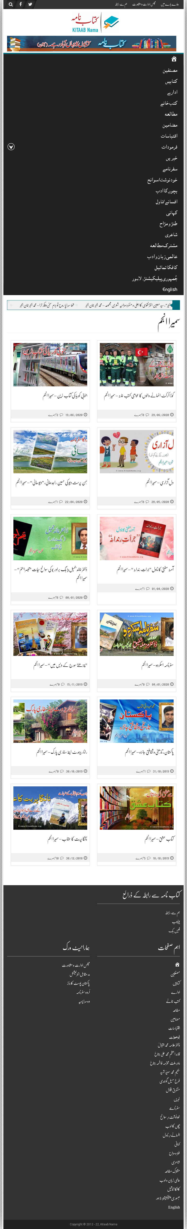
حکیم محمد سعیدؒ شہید (170, 1072)
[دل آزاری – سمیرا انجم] (137, 452)
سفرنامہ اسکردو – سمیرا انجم (157, 665)
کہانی (171, 213)
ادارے (172, 93)
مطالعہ (171, 115)
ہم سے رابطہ (121, 4)
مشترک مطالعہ (163, 246)
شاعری (171, 235)
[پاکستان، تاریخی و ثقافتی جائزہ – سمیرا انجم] (137, 721)
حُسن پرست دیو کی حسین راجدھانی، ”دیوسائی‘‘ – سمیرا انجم (51, 482)
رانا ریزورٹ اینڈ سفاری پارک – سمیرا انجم (61, 752)
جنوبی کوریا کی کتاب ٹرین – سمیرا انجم (65, 396)
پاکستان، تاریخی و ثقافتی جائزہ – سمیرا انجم (149, 752)
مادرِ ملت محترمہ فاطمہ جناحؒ (165, 1063)
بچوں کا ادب (166, 191)
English (170, 290)
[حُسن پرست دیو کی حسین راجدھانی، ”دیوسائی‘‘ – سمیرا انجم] (50, 452)
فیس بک (174, 930)
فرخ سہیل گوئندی (169, 1081)
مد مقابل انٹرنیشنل (80, 974)
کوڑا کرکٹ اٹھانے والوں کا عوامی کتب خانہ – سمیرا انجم (139, 396)
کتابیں (171, 82)
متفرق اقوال (173, 1090)
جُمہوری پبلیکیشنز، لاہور (154, 279)
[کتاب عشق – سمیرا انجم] (137, 808)
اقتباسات (169, 136)
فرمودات (169, 147)
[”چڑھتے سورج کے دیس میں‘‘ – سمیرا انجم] (50, 634)
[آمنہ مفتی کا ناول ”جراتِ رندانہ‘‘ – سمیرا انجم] (137, 539)
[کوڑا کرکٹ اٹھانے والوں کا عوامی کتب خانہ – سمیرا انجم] (137, 365)
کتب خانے (168, 104)
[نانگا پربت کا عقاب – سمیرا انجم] (50, 808)
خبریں (171, 158)
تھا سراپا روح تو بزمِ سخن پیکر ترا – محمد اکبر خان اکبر (93, 305)
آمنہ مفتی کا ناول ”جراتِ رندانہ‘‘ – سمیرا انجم (145, 569)
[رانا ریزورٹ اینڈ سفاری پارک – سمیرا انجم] (50, 721)
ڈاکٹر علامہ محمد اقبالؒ (169, 1045)
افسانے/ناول (166, 202)
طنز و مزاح (168, 224)
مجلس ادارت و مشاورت (144, 4)
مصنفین (170, 71)
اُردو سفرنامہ (83, 992)
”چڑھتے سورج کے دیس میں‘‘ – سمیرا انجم (60, 665)
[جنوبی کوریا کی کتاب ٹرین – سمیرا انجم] (50, 365)
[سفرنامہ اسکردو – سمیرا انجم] (137, 634)
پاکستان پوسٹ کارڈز (78, 983)
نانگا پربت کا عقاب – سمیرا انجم (67, 839)
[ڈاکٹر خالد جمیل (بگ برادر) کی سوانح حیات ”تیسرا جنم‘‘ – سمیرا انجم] (50, 539)
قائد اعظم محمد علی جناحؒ (167, 1054)
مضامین (170, 125)
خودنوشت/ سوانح (162, 180)
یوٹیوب (176, 921)
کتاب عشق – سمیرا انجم (159, 839)
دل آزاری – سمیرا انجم (160, 482)
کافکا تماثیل (166, 268)
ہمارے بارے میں (170, 4)
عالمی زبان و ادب (162, 257)
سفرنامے (169, 169)
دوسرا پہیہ (84, 1001)
